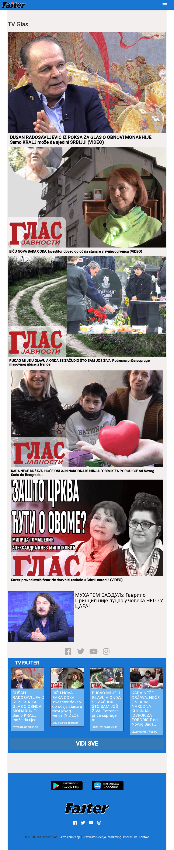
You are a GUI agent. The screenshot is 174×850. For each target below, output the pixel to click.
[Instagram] (106, 651)
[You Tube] (93, 651)
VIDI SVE (87, 743)
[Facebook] (68, 651)
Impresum (130, 837)
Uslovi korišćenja (70, 837)
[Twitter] (81, 651)
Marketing (114, 837)
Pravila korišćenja (94, 837)
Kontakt (144, 837)
